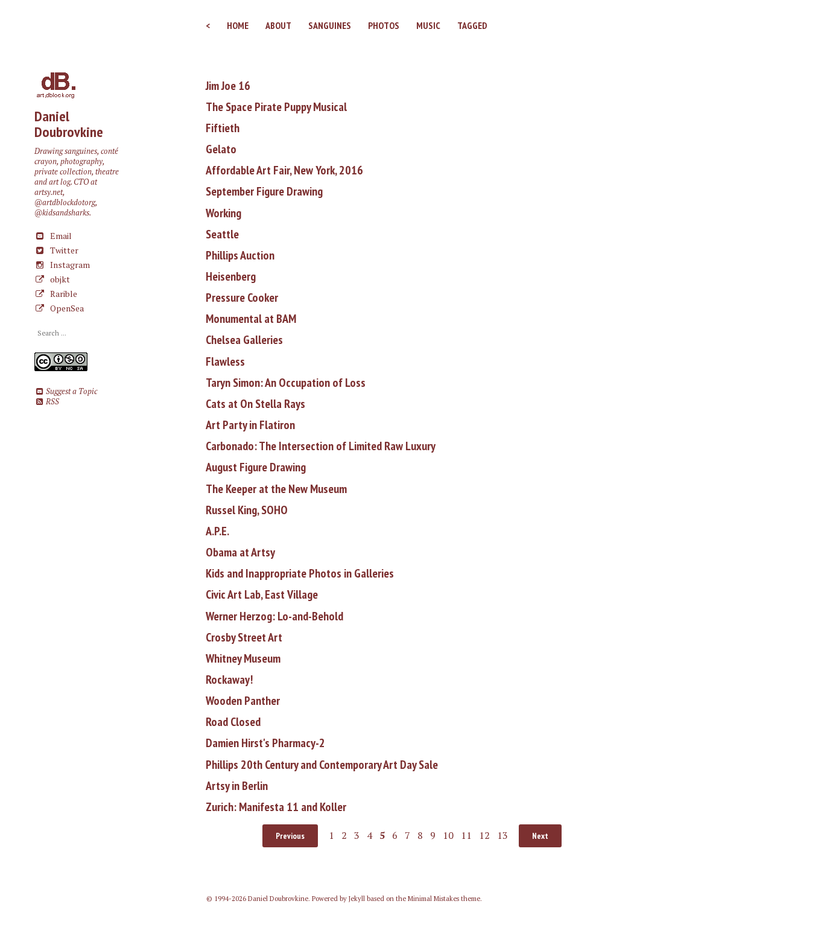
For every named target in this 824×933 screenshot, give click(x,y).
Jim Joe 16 (228, 86)
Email (60, 235)
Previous (290, 835)
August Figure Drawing (256, 467)
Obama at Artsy (240, 552)
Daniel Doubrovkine (68, 124)
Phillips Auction (240, 255)
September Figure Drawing (264, 191)
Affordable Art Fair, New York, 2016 (284, 170)
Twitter (63, 250)
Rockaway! (229, 679)
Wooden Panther (243, 701)
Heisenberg (231, 276)
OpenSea (66, 308)
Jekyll (357, 898)
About (278, 25)
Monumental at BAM (251, 318)
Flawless (225, 361)
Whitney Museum (243, 658)
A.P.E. (217, 531)
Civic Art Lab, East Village (262, 594)
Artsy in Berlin (237, 786)
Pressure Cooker (242, 297)
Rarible (62, 293)
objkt (59, 279)
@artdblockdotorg (64, 202)
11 (466, 835)
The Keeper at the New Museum (276, 489)
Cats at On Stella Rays (255, 404)
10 (448, 835)
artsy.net (48, 192)
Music (428, 25)
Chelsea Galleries (244, 340)
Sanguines (329, 25)
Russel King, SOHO (247, 510)
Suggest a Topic (70, 391)
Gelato (221, 149)
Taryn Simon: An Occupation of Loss (286, 382)
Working (223, 213)
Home (238, 25)
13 (502, 835)
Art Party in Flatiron (250, 425)
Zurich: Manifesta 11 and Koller (276, 807)
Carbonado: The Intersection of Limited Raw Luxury (321, 446)
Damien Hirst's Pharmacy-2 (265, 743)
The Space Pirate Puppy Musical (276, 107)
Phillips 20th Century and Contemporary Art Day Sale (322, 764)
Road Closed (233, 722)
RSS (51, 401)
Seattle (222, 234)
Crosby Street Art (244, 637)
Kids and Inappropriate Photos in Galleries (300, 573)
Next (540, 835)
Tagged (472, 25)
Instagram (69, 264)
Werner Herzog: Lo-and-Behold (274, 616)
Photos (383, 25)
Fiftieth (222, 128)
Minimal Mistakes (433, 898)
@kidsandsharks (61, 213)
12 (484, 835)
